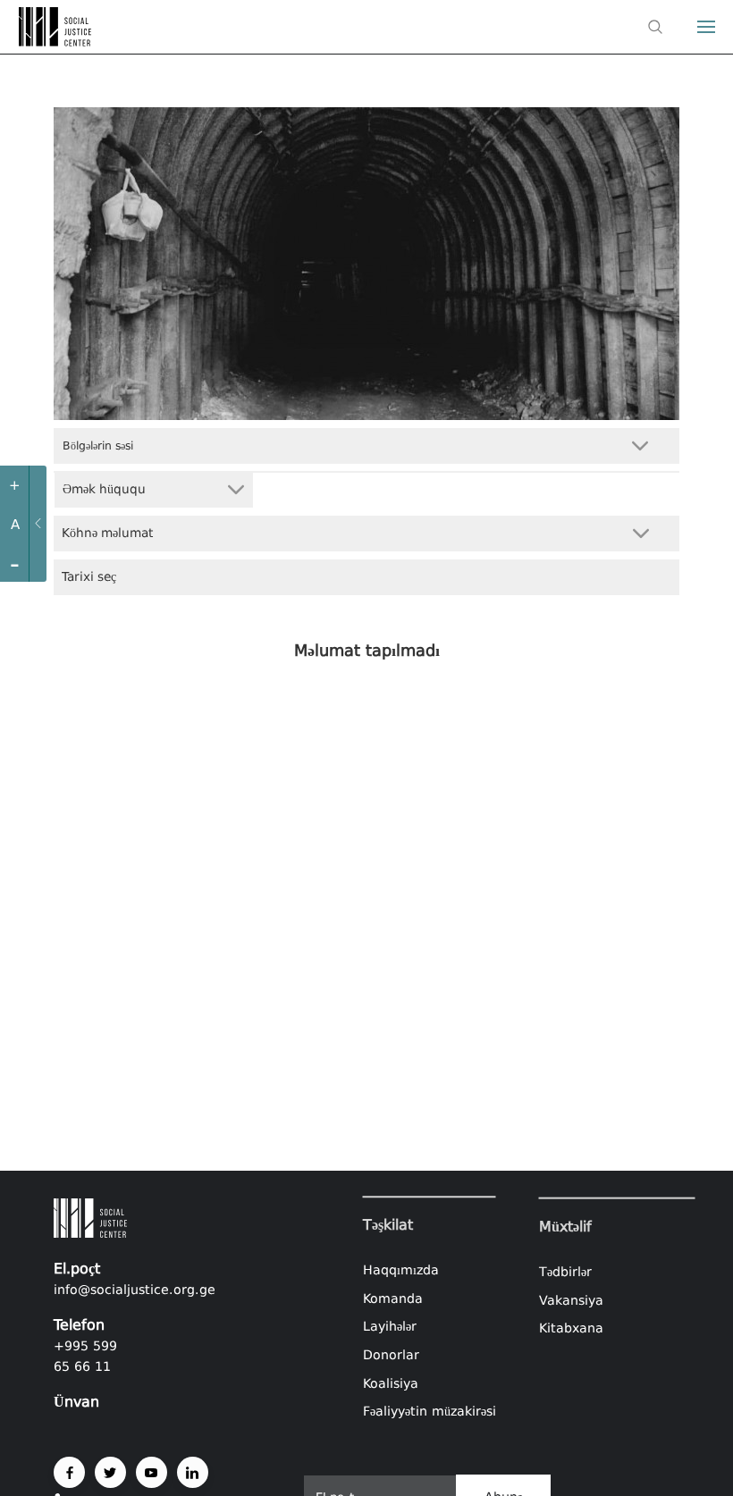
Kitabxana (571, 1328)
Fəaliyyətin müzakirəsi (429, 1411)
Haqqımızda (401, 1270)
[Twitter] (110, 1472)
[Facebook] (69, 1472)
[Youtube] (151, 1472)
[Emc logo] (46, 41)
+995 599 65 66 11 (85, 1356)
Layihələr (390, 1327)
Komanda (393, 1298)
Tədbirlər (565, 1272)
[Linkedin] (192, 1472)
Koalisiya (390, 1383)
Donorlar (391, 1355)
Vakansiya (571, 1299)
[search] (655, 27)
